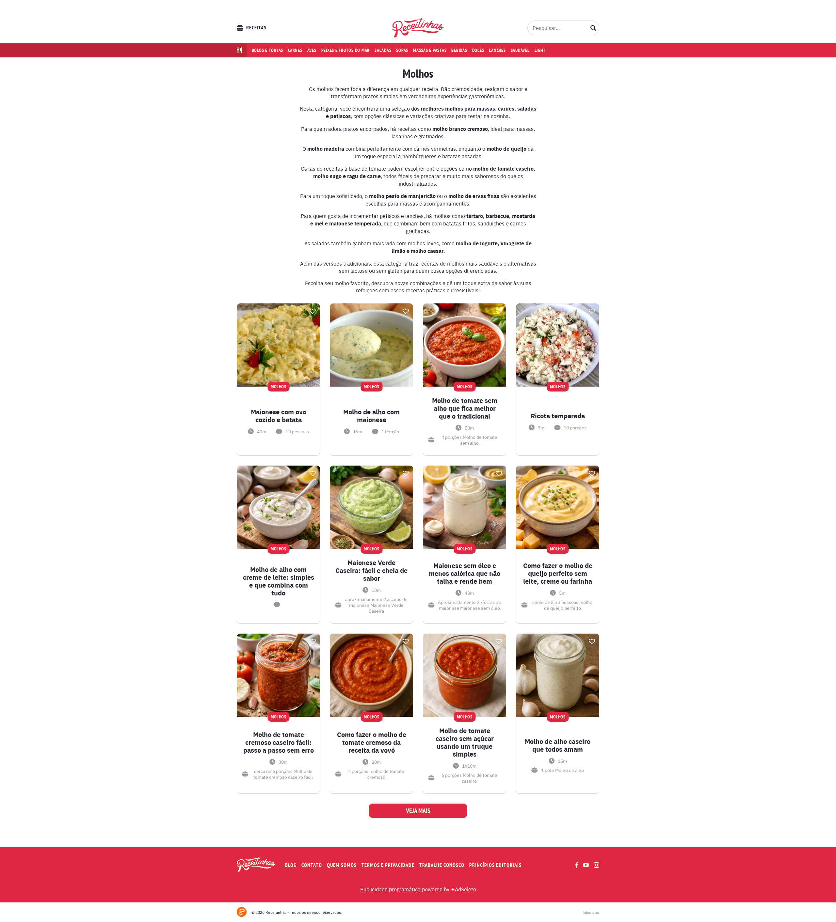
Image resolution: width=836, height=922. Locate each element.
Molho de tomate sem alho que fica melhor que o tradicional (464, 408)
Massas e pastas (429, 50)
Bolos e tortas (267, 50)
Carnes (295, 50)
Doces (478, 50)
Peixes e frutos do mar (345, 50)
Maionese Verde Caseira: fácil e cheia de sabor (371, 570)
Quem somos (342, 865)
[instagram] (596, 865)
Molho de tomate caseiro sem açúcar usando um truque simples (465, 742)
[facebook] (576, 865)
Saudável (520, 50)
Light (540, 50)
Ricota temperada (558, 416)
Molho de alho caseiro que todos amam (557, 745)
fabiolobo (591, 912)
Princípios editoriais (495, 865)
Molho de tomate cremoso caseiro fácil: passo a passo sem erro (278, 742)
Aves (311, 50)
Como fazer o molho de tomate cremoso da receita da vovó (371, 742)
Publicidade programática (390, 889)
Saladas (383, 50)
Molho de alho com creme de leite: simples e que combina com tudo (278, 581)
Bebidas (459, 50)
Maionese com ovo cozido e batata (278, 415)
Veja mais (418, 811)
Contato (311, 865)
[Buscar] (593, 28)
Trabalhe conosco (441, 865)
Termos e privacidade (388, 865)
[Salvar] (312, 311)
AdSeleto (465, 889)
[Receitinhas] (418, 28)
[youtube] (586, 865)
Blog (291, 865)
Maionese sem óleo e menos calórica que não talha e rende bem (464, 573)
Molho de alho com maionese (371, 415)
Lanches (497, 50)
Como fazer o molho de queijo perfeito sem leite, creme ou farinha (557, 573)
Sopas (402, 50)
